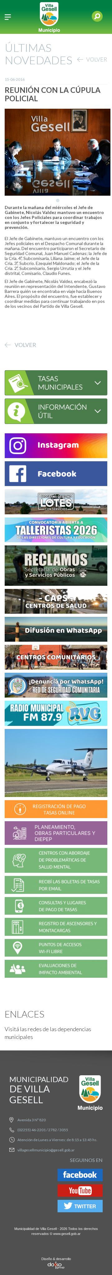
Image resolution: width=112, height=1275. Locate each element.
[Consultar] (56, 382)
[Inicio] (49, 17)
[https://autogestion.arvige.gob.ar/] (56, 810)
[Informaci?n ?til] (56, 410)
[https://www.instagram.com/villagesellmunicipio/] (56, 446)
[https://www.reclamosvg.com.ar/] (56, 566)
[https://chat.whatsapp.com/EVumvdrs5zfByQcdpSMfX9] (56, 630)
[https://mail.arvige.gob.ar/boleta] (56, 885)
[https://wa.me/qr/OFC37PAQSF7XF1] (56, 686)
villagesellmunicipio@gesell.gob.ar (46, 1150)
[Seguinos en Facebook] (80, 1176)
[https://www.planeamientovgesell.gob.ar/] (56, 833)
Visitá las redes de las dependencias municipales (48, 1033)
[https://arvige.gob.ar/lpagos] (56, 906)
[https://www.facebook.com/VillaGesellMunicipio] (56, 474)
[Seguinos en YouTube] (80, 1191)
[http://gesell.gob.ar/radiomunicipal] (56, 714)
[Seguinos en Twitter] (80, 1207)
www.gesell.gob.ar (67, 1234)
